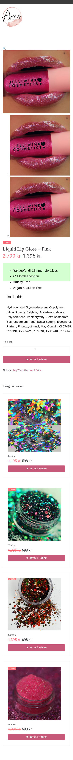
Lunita (11, 456)
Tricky (11, 545)
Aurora (11, 724)
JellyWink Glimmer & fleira (27, 370)
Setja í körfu (38, 359)
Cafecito (12, 635)
